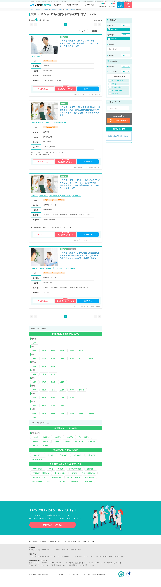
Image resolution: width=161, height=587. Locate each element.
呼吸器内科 (72, 9)
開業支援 (90, 541)
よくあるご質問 (118, 556)
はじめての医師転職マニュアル (66, 556)
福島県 (81, 350)
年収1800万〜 (92, 455)
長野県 (53, 366)
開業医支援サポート (113, 563)
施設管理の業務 (56, 477)
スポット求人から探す (74, 549)
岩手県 (44, 350)
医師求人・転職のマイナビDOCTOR (39, 9)
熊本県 (62, 413)
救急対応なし (91, 469)
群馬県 (53, 358)
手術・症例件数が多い (88, 473)
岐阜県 (34, 382)
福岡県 (34, 413)
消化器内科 (70, 437)
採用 (85, 574)
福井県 (53, 374)
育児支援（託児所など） (40, 477)
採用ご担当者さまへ (99, 1)
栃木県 (44, 358)
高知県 (62, 405)
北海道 (34, 343)
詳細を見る (88, 89)
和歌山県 (81, 390)
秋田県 (62, 350)
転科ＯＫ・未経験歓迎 (73, 477)
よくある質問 (113, 1)
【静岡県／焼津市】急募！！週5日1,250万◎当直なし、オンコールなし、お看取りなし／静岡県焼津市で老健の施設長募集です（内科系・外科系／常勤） (80, 184)
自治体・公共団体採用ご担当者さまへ (86, 1)
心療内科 (56, 441)
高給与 (51, 469)
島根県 (44, 397)
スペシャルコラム (89, 563)
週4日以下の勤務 (117, 87)
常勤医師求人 (53, 9)
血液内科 (35, 445)
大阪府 (53, 390)
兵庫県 (62, 390)
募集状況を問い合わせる (65, 301)
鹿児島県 (91, 413)
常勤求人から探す (34, 549)
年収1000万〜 (37, 455)
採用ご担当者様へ (33, 541)
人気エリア (50, 481)
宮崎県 (81, 413)
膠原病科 (45, 445)
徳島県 (34, 405)
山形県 (72, 350)
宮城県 (53, 350)
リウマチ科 (91, 441)
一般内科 (35, 437)
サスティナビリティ (77, 574)
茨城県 (34, 358)
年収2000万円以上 (38, 459)
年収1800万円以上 (38, 469)
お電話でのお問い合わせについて (125, 1)
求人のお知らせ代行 (47, 565)
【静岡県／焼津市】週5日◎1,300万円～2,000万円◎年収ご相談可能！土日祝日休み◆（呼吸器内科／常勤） (79, 43)
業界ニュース (101, 563)
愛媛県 (53, 405)
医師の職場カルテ (61, 565)
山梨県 (44, 366)
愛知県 (53, 382)
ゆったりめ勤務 (89, 477)
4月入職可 (74, 473)
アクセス (67, 574)
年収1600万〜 (78, 455)
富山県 (34, 374)
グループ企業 (91, 574)
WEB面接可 (74, 481)
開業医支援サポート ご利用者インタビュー (82, 565)
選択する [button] (125, 25)
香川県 (44, 405)
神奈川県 (91, 358)
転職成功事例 (107, 556)
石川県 (44, 374)
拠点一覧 (107, 1)
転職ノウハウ (33, 563)
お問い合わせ (71, 541)
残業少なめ (115, 93)
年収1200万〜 (50, 455)
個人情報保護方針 (101, 574)
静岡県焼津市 (114, 29)
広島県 (62, 397)
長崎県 (53, 413)
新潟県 (34, 366)
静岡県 (60, 9)
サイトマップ (81, 541)
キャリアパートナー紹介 (86, 556)
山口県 (72, 397)
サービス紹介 (33, 556)
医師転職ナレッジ (61, 563)
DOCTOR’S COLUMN (47, 563)
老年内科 (67, 441)
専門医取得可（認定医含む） (41, 473)
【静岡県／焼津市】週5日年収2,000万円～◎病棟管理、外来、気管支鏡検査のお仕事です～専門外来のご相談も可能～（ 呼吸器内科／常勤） (80, 111)
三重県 (62, 382)
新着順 (94, 31)
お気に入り (44, 89)
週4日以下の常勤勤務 (75, 469)
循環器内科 (46, 437)
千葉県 (72, 358)
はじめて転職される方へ (47, 556)
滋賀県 (34, 390)
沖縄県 (34, 417)
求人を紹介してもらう (66, 89)
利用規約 (44, 541)
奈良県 (72, 390)
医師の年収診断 (34, 565)
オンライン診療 (87, 481)
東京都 (81, 358)
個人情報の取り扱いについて (57, 541)
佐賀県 (44, 413)
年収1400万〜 (64, 455)
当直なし (60, 469)
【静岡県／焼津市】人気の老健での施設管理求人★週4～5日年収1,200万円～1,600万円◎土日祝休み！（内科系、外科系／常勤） (79, 255)
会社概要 (61, 574)
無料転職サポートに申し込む (52, 525)
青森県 (34, 350)
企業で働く (62, 481)
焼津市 (66, 9)
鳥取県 (34, 397)
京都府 (44, 390)
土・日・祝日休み (60, 473)
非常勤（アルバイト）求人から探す (53, 549)
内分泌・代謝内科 (84, 437)
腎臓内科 (35, 441)
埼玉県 (62, 358)
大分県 (72, 413)
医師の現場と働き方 (75, 563)
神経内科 (45, 441)
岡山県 (53, 397)
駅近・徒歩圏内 (37, 481)
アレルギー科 (79, 441)
